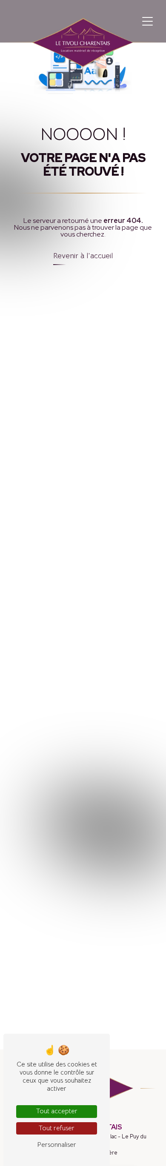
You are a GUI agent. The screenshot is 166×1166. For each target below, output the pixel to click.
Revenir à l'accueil (83, 255)
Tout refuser (56, 1128)
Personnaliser (56, 1144)
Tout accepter (56, 1111)
